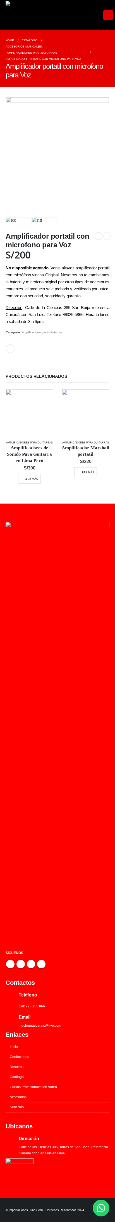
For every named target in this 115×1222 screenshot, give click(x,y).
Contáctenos (19, 1057)
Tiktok (41, 964)
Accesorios (18, 1097)
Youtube (20, 964)
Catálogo (17, 1077)
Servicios (17, 1107)
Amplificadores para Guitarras (42, 332)
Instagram (31, 964)
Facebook (10, 348)
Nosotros (16, 1067)
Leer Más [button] (31, 479)
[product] (29, 413)
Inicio (14, 1046)
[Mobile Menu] (108, 15)
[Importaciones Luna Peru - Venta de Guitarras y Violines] (54, 15)
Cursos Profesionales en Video (33, 1087)
